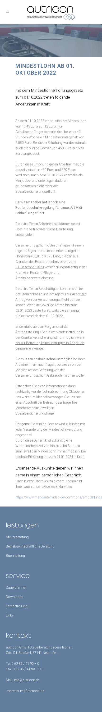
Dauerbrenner (16, 587)
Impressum (14, 691)
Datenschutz (34, 691)
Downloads (14, 597)
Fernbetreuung (17, 606)
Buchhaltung (15, 555)
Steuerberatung (17, 537)
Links (10, 615)
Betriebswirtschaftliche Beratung (30, 546)
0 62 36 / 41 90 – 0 (25, 664)
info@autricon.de (26, 680)
